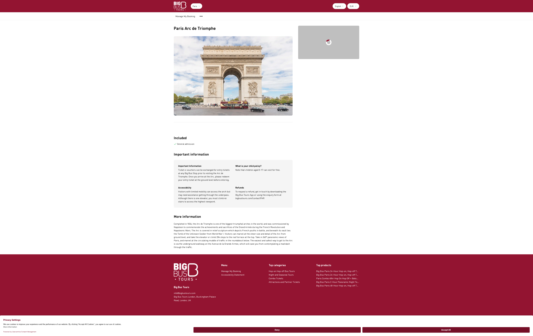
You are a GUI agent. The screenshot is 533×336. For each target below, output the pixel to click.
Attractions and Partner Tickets (284, 281)
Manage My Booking (185, 16)
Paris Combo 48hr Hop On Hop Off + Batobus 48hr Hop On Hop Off (337, 278)
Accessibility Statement (232, 274)
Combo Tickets (276, 278)
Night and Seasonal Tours (281, 274)
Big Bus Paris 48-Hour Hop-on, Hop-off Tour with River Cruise (337, 285)
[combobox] (339, 6)
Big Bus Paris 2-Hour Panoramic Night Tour (337, 281)
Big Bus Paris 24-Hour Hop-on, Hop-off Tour (337, 274)
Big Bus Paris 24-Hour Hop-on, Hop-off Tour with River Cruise (337, 271)
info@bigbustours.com (184, 293)
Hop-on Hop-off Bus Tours (282, 271)
